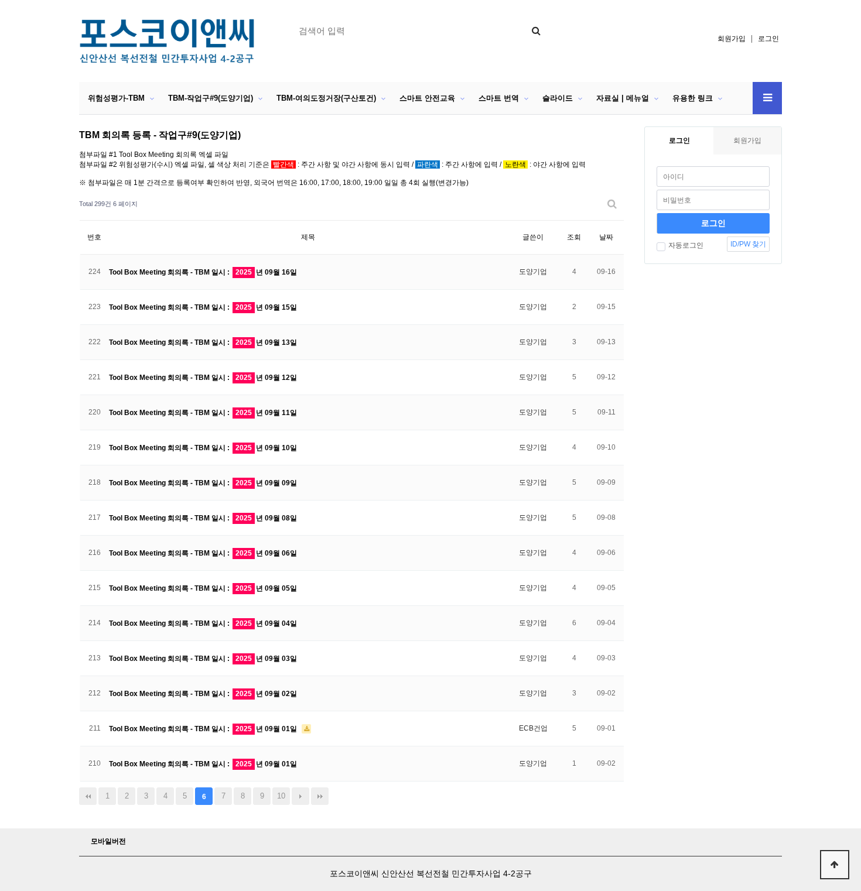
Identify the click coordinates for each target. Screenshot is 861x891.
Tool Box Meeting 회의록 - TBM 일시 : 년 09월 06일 (203, 553)
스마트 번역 (499, 98)
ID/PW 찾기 (748, 244)
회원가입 (732, 39)
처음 (88, 796)
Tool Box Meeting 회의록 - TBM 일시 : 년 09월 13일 (203, 342)
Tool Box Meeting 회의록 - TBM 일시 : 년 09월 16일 (203, 272)
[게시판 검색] (612, 204)
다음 (300, 796)
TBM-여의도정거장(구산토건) (326, 98)
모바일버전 (108, 841)
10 (281, 795)
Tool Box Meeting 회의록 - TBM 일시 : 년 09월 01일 (204, 729)
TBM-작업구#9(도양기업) (210, 98)
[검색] (536, 31)
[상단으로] (834, 864)
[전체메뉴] (767, 98)
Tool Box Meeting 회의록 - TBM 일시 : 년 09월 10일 (203, 448)
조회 (574, 237)
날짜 (606, 237)
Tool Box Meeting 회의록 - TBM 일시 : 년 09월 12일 (203, 377)
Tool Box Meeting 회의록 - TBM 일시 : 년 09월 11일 (203, 413)
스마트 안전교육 (427, 98)
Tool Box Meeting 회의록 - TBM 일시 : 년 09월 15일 (203, 307)
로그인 (768, 39)
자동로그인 (685, 245)
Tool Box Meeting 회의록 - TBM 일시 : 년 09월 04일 (203, 623)
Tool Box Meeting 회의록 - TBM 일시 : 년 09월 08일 (203, 518)
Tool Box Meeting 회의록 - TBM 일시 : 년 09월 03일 (203, 658)
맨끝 (320, 796)
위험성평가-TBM (116, 98)
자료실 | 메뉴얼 (622, 98)
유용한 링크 (692, 98)
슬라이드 (557, 98)
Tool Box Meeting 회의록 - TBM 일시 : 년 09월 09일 (203, 483)
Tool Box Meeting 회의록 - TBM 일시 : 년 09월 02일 (203, 694)
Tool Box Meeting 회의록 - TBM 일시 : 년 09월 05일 (203, 588)
